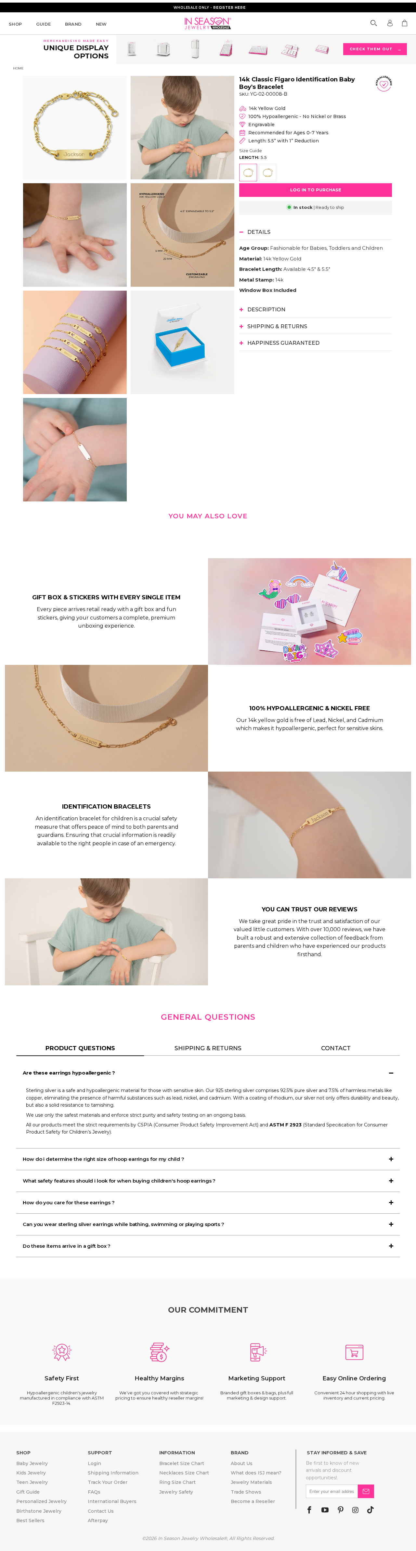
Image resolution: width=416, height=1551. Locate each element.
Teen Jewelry (32, 1482)
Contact (336, 1048)
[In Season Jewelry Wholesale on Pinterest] (340, 1510)
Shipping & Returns (208, 1048)
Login (94, 1463)
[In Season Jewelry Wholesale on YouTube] (325, 1510)
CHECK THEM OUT (375, 49)
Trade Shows (246, 1492)
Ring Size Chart (177, 1482)
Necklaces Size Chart (184, 1473)
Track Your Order (107, 1482)
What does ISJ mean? (256, 1473)
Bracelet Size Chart (181, 1463)
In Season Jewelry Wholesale (190, 1538)
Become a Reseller (253, 1501)
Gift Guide (28, 1492)
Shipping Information (113, 1473)
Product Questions (80, 1048)
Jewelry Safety (176, 1492)
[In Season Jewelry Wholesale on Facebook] (309, 1510)
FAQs (94, 1492)
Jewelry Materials (251, 1482)
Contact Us (101, 1511)
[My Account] (390, 23)
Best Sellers (30, 1520)
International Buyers (112, 1501)
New (101, 24)
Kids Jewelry (31, 1473)
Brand (73, 24)
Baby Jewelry (32, 1463)
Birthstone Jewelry (38, 1511)
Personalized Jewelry (41, 1501)
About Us (242, 1463)
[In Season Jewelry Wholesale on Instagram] (355, 1510)
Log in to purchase (315, 189)
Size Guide (250, 150)
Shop (15, 24)
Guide (43, 24)
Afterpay (98, 1520)
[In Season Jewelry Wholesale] (208, 23)
